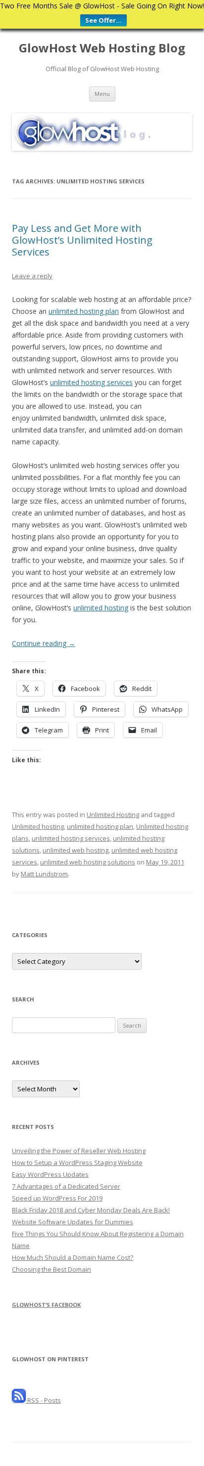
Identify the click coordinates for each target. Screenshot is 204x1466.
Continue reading (43, 643)
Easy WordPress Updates (50, 1174)
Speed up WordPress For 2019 (57, 1198)
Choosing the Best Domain (51, 1269)
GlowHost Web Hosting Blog (102, 48)
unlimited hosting (100, 607)
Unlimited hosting (38, 826)
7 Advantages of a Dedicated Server (66, 1186)
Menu (102, 93)
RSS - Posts (43, 1400)
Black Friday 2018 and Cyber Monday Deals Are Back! (91, 1210)
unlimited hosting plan (84, 311)
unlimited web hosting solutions (87, 862)
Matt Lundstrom (44, 873)
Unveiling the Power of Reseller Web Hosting (79, 1150)
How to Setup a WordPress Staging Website (77, 1162)
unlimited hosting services (91, 382)
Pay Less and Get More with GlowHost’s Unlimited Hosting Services (82, 240)
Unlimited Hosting (113, 814)
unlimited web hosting (75, 850)
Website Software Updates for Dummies (72, 1221)
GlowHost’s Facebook (46, 1304)
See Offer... (103, 20)
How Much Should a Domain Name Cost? (72, 1257)
